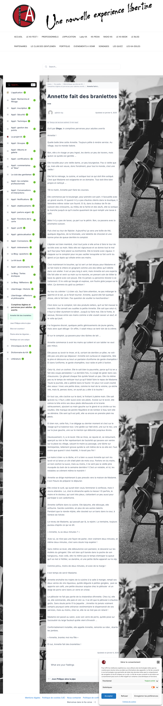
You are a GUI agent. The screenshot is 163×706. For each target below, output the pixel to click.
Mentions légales (32, 697)
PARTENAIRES (20, 46)
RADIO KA (107, 37)
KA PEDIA (95, 37)
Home (49, 84)
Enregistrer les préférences (146, 696)
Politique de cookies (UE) (53, 697)
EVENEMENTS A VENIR (84, 46)
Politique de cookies (129, 702)
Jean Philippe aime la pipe (64, 679)
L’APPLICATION (69, 37)
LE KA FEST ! (32, 37)
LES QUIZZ (118, 46)
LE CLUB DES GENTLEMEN (43, 46)
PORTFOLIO (64, 46)
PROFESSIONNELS (50, 37)
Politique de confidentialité (95, 697)
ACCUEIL (18, 37)
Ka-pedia (57, 84)
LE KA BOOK (121, 37)
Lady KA (83, 37)
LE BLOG (135, 37)
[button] (158, 662)
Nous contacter (74, 697)
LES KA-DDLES (133, 46)
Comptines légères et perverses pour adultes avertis (65, 86)
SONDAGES (104, 46)
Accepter (109, 696)
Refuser (124, 696)
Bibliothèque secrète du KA (73, 84)
